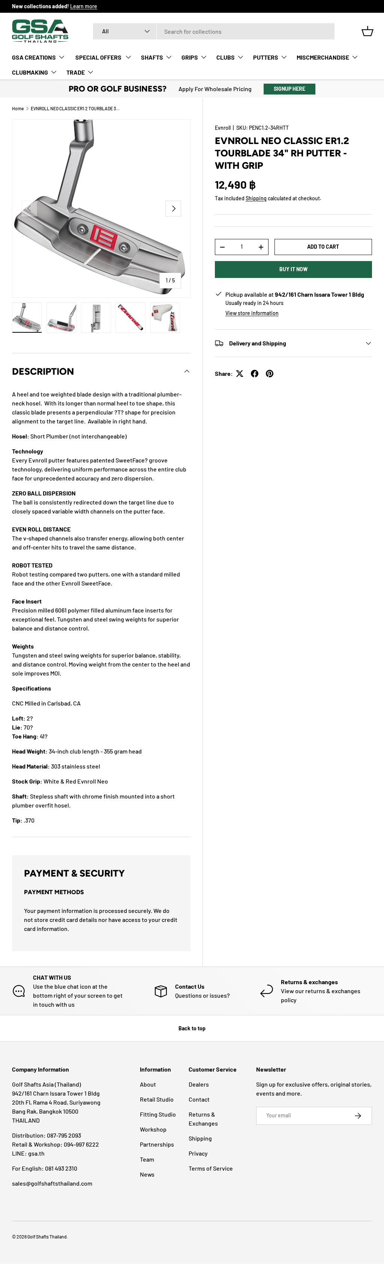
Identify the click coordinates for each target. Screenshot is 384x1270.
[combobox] (213, 31)
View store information (252, 313)
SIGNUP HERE (289, 89)
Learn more (83, 6)
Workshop (153, 1129)
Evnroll (223, 128)
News (147, 1174)
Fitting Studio (158, 1114)
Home (18, 108)
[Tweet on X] (239, 373)
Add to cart (323, 246)
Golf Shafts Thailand (47, 1236)
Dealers (199, 1084)
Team (147, 1159)
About (148, 1084)
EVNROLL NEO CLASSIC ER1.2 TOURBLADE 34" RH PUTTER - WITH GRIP (76, 108)
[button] (367, 31)
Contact (199, 1099)
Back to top (192, 1028)
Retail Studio (157, 1099)
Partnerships (157, 1144)
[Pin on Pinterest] (269, 373)
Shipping (256, 198)
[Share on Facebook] (254, 373)
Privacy (198, 1153)
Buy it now (293, 269)
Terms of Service (211, 1168)
